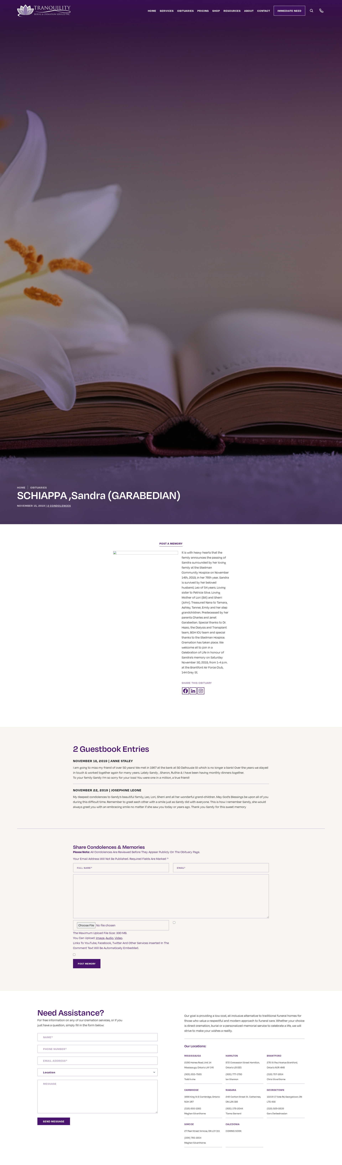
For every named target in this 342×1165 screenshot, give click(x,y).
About (249, 10)
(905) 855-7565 (193, 1074)
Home (152, 10)
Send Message (53, 1121)
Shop (216, 10)
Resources (232, 10)
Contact (263, 10)
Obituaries (185, 10)
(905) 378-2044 (234, 1108)
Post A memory (171, 543)
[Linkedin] (193, 690)
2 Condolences (59, 505)
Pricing (203, 10)
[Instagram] (200, 690)
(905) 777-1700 (234, 1074)
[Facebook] (185, 690)
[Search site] (311, 10)
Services (167, 10)
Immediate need (289, 10)
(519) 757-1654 (275, 1074)
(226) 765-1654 (192, 1137)
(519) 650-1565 (192, 1108)
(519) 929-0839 (275, 1108)
